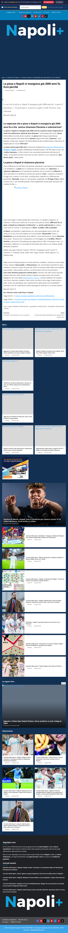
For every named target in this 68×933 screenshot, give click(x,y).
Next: (49, 315)
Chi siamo (46, 12)
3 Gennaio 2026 (47, 452)
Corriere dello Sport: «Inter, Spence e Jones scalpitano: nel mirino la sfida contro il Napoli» (49, 759)
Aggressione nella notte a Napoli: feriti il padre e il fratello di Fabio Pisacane (49, 449)
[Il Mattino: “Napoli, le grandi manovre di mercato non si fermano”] (13, 623)
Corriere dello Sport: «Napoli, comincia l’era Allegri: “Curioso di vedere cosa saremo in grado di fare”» (45, 579)
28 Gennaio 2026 (48, 355)
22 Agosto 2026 (37, 582)
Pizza (49, 306)
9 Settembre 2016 (21, 90)
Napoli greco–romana (31, 278)
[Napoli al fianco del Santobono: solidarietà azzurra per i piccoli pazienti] (17, 435)
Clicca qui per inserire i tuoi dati (55, 7)
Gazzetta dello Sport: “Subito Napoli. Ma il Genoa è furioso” (44, 666)
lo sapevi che (11, 306)
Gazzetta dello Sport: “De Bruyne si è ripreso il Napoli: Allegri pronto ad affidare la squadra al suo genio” (44, 644)
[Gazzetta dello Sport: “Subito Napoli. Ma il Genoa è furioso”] (13, 667)
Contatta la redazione (25, 12)
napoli (31, 306)
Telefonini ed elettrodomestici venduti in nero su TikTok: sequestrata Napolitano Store (17, 384)
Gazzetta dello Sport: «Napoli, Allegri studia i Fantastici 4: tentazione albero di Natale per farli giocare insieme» (17, 759)
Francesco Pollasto (9, 90)
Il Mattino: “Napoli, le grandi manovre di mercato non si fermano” (43, 623)
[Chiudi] (66, 2)
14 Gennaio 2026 (15, 388)
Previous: (16, 314)
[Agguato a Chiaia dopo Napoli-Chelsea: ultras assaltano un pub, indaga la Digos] (17, 338)
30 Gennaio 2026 (15, 355)
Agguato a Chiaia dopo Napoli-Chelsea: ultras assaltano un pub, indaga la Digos (16, 352)
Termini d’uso (37, 12)
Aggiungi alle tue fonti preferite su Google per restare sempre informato (28, 2)
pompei (6, 308)
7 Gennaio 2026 (15, 452)
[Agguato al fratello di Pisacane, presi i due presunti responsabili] (17, 403)
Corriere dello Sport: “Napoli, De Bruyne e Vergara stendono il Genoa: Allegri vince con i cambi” (44, 558)
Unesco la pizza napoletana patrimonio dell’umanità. (34, 296)
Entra (44, 7)
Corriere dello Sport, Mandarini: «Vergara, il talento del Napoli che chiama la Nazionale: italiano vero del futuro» (45, 536)
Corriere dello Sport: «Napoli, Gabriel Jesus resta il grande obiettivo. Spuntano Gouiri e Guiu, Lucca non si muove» (43, 601)
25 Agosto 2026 (15, 523)
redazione (7, 355)
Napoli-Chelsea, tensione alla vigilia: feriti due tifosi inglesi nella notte (50, 352)
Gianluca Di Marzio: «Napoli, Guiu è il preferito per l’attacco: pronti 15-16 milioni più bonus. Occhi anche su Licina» (32, 520)
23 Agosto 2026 (37, 561)
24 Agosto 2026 (37, 539)
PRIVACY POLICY (56, 12)
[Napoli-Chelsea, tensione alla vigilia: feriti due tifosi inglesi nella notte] (50, 338)
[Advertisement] (34, 56)
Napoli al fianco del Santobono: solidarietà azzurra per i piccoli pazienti (17, 449)
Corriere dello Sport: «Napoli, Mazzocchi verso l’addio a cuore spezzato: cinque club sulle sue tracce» (17, 792)
